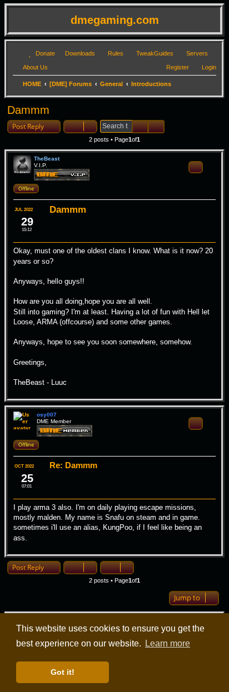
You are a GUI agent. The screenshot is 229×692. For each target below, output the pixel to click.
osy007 (47, 415)
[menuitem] (40, 53)
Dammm (28, 110)
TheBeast (46, 159)
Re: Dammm (73, 465)
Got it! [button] (62, 672)
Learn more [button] (167, 643)
